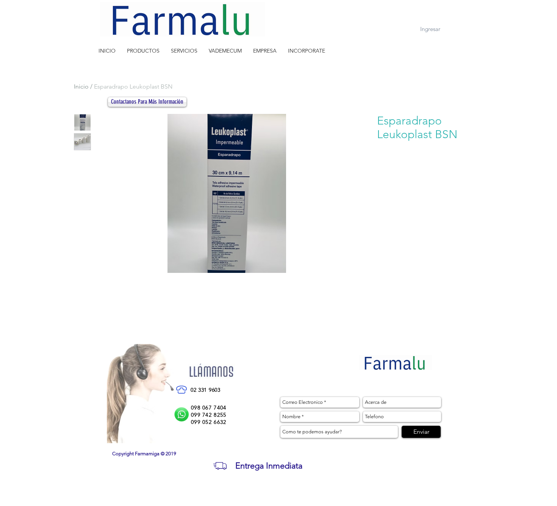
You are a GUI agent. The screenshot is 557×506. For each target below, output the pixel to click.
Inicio (81, 86)
